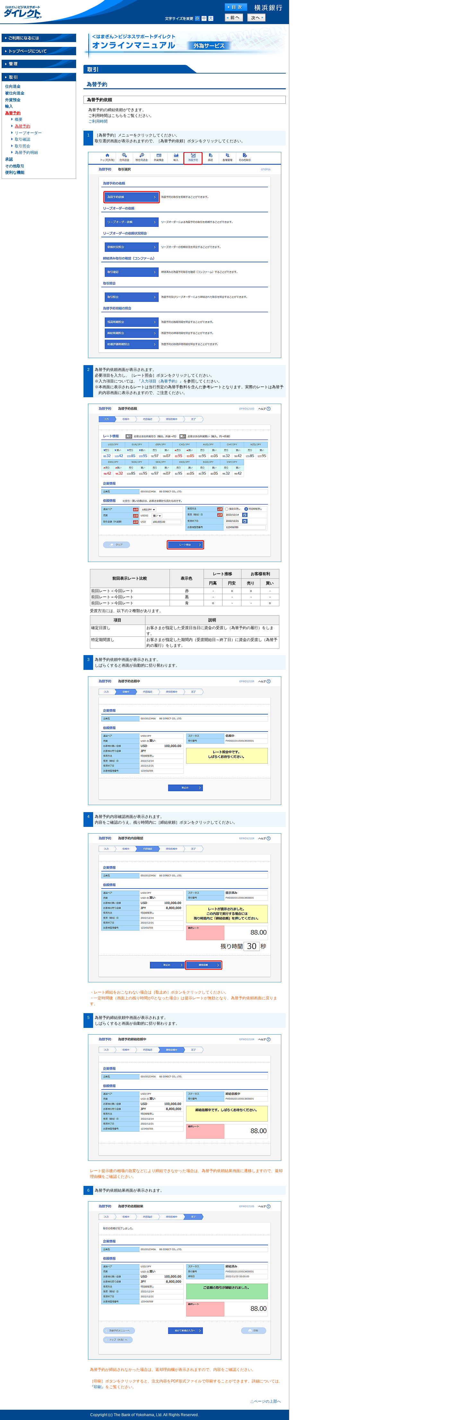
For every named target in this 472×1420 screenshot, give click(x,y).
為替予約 (13, 113)
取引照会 (22, 146)
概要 (18, 119)
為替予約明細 (26, 152)
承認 (9, 159)
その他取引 (14, 166)
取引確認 (22, 139)
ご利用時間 (98, 121)
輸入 (9, 106)
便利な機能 (14, 172)
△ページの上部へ (265, 1401)
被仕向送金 (14, 93)
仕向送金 (13, 86)
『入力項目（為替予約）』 (160, 381)
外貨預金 (13, 100)
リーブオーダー (28, 133)
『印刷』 (97, 1387)
